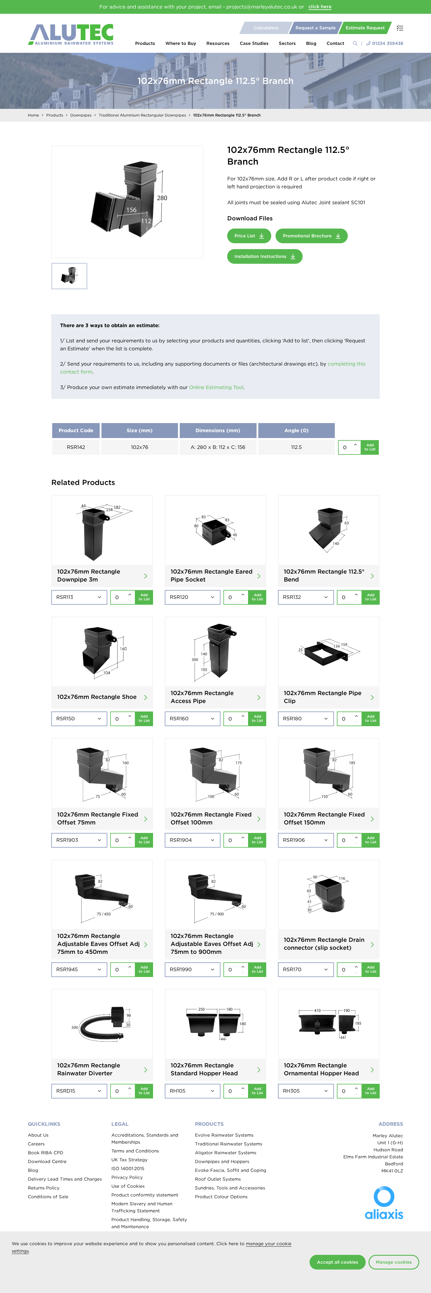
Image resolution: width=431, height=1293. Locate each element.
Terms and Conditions (135, 1151)
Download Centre (47, 1161)
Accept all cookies (337, 1262)
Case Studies (254, 43)
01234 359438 (387, 43)
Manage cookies (394, 1262)
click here (320, 6)
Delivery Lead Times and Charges (65, 1179)
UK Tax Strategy (129, 1159)
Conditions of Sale (48, 1196)
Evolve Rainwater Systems (224, 1135)
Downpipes (80, 115)
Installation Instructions (261, 256)
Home (33, 115)
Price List (246, 236)
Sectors (287, 43)
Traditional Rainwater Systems (228, 1144)
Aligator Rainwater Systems (225, 1152)
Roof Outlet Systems (218, 1179)
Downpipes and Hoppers (222, 1161)
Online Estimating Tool (216, 387)
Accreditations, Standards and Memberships (144, 1139)
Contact (335, 43)
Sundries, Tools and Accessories (230, 1188)
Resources (218, 43)
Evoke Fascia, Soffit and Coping (230, 1170)
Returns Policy (44, 1188)
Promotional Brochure (308, 236)
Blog (311, 43)
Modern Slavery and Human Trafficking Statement (141, 1207)
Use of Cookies (128, 1186)
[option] (127, 202)
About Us (38, 1135)
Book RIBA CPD (45, 1152)
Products (145, 43)
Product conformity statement (144, 1195)
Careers (36, 1144)
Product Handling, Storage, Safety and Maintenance (149, 1223)
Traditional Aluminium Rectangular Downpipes (142, 115)
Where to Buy (180, 43)
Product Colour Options (221, 1196)
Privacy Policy (127, 1177)
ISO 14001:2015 (127, 1168)
